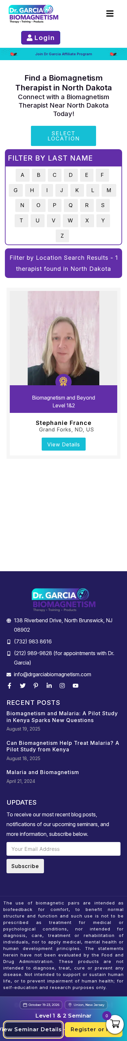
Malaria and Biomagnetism (43, 772)
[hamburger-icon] (110, 14)
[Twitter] (24, 686)
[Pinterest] (37, 686)
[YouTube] (77, 686)
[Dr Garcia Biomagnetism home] (33, 13)
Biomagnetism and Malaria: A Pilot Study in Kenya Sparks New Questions (62, 716)
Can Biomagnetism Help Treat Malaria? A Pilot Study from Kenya (63, 746)
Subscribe (25, 866)
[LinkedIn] (50, 686)
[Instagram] (63, 686)
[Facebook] (11, 686)
